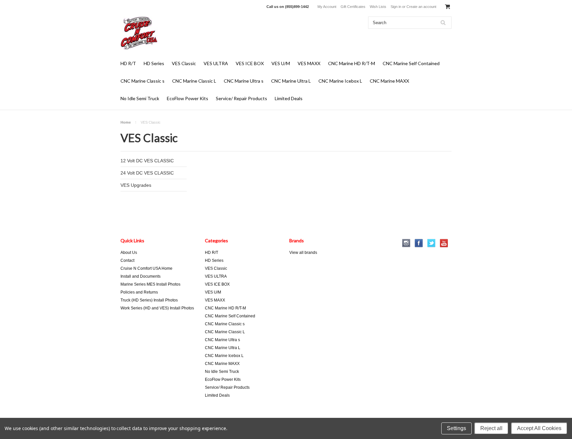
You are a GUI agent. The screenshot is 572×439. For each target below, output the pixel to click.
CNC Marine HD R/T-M (351, 63)
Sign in (396, 7)
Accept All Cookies (539, 428)
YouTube (444, 243)
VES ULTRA (216, 63)
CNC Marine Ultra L (291, 81)
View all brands (303, 252)
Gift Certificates (353, 7)
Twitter (431, 243)
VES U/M (280, 63)
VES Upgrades (135, 185)
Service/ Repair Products (241, 98)
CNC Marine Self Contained (411, 63)
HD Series (154, 63)
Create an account (421, 7)
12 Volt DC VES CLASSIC (147, 160)
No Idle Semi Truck (139, 98)
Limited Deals (289, 98)
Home (125, 122)
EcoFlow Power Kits (187, 98)
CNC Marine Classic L (194, 81)
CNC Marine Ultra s (243, 81)
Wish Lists (378, 7)
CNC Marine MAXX (389, 81)
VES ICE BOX (250, 63)
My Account (326, 7)
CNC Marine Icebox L (340, 81)
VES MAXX (309, 63)
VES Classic (184, 63)
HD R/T (128, 63)
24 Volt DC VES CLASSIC (147, 173)
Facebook (419, 243)
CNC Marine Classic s (142, 81)
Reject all (491, 428)
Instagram (406, 243)
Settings (456, 428)
